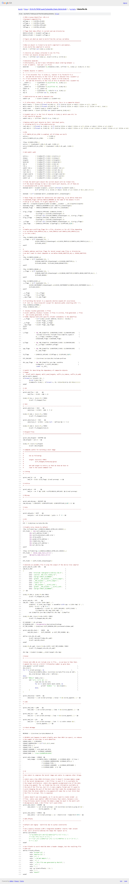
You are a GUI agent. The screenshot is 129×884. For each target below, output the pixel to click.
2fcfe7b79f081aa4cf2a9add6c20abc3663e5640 (48, 9)
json (125, 881)
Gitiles (11, 881)
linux (26, 9)
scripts (73, 9)
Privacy (16, 881)
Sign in (125, 3)
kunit (20, 9)
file (56, 14)
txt (121, 881)
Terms (22, 881)
